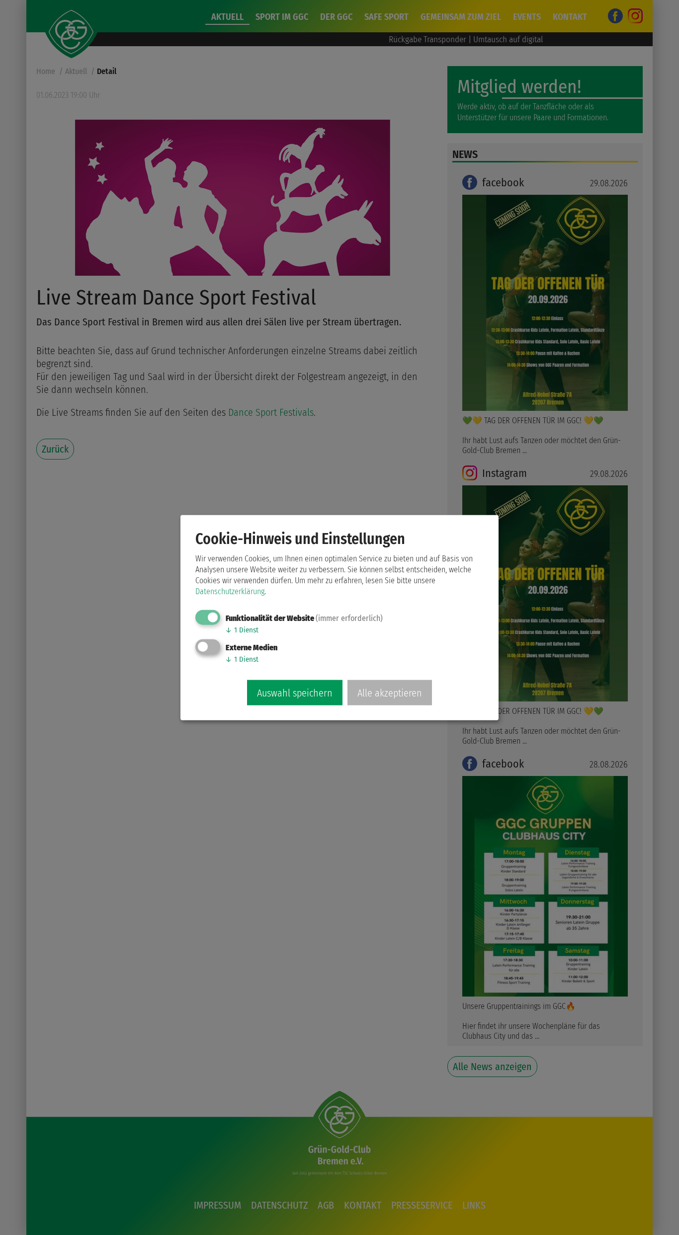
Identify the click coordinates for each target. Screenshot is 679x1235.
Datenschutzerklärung (229, 591)
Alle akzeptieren (389, 692)
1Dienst (241, 629)
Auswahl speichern (295, 692)
